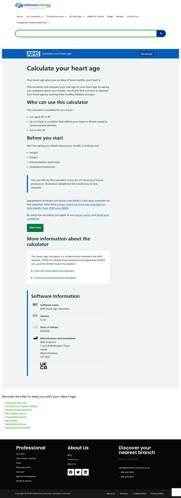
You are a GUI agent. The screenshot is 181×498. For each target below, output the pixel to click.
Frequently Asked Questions (31, 22)
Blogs (110, 16)
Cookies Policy (139, 493)
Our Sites (20, 454)
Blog (70, 455)
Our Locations (33, 16)
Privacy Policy (157, 493)
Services (20, 472)
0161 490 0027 (127, 477)
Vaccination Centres (26, 458)
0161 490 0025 (127, 472)
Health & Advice (95, 16)
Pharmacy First (23, 467)
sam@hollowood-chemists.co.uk (134, 468)
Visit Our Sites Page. (128, 459)
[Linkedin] (85, 472)
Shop (18, 463)
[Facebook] (71, 472)
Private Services (55, 16)
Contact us (133, 16)
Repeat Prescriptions (26, 476)
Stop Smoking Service (16, 417)
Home (20, 16)
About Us (72, 464)
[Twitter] (78, 472)
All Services (75, 16)
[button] (35, 16)
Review (120, 16)
